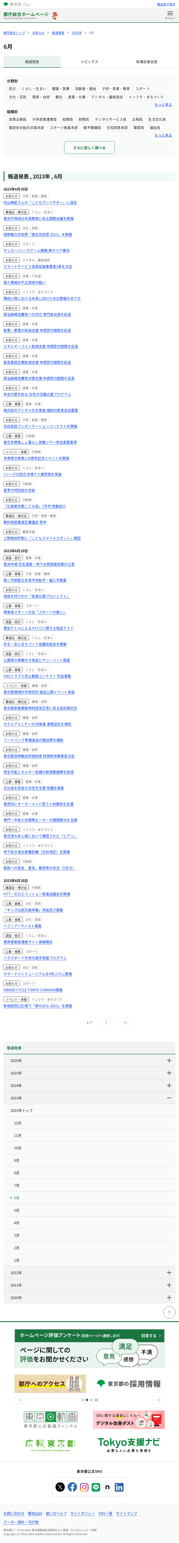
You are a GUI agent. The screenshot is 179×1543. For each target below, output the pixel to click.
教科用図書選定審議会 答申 (24, 522)
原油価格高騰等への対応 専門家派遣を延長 (37, 314)
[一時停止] (96, 1400)
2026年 (16, 1060)
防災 (12, 88)
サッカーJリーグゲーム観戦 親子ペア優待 (36, 250)
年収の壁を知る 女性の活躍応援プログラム (37, 394)
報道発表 (32, 61)
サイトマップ (126, 1513)
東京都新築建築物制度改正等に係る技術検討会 (40, 708)
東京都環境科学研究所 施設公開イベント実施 (39, 692)
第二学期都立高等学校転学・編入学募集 (35, 580)
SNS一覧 (105, 1513)
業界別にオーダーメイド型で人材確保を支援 (38, 803)
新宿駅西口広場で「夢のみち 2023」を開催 (37, 1005)
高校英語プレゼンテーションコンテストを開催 (40, 426)
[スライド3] (87, 1400)
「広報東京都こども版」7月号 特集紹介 (34, 506)
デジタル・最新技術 (107, 96)
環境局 (138, 127)
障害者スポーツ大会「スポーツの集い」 (35, 612)
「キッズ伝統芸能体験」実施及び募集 (33, 909)
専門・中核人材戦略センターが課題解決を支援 (40, 819)
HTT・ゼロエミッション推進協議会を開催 (36, 893)
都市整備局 (92, 127)
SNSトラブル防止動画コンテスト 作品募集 (37, 676)
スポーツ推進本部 (64, 127)
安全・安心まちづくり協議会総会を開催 (35, 644)
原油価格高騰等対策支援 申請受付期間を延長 (39, 378)
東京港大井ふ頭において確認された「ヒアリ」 (40, 835)
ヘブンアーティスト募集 (22, 925)
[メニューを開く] (170, 16)
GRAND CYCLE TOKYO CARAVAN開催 (33, 989)
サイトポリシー (82, 1513)
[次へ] (158, 1400)
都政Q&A (35, 1513)
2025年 (16, 1073)
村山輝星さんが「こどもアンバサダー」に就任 (40, 202)
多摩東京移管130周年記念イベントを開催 (36, 458)
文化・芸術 (17, 96)
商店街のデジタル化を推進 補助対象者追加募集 (40, 410)
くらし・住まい (34, 88)
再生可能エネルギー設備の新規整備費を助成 (38, 771)
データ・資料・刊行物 (21, 1522)
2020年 (16, 1297)
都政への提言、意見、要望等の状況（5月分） (39, 867)
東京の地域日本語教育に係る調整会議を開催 (38, 218)
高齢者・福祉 (85, 88)
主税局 (137, 119)
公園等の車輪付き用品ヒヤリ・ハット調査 (36, 660)
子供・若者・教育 (116, 88)
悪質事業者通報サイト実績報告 (28, 941)
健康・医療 (60, 88)
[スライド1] (83, 1400)
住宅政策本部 (117, 127)
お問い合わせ (13, 1513)
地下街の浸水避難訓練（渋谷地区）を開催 (36, 851)
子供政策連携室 (44, 119)
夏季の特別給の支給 (19, 490)
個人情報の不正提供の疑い (24, 282)
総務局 (67, 119)
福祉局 (155, 127)
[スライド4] (91, 1400)
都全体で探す (166, 4)
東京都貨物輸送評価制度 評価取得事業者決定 (39, 755)
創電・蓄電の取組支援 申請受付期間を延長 (37, 330)
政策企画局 (17, 119)
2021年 (16, 1285)
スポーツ (143, 88)
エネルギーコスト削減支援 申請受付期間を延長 (40, 346)
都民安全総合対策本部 (26, 127)
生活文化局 (157, 119)
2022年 (16, 1272)
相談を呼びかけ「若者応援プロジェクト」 (36, 596)
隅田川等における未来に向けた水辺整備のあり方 (42, 298)
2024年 (16, 1085)
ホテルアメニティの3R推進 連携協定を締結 (37, 724)
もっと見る (163, 104)
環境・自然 (41, 96)
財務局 (84, 119)
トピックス (89, 61)
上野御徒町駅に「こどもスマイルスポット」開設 (42, 538)
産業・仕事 (77, 96)
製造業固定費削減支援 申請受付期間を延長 (37, 362)
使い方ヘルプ (56, 1513)
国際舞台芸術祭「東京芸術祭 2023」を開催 (37, 234)
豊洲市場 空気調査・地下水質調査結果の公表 (39, 564)
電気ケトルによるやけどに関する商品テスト (38, 628)
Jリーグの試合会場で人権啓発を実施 (32, 474)
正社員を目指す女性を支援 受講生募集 (33, 787)
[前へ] (20, 1400)
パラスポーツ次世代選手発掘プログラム (35, 957)
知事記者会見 (146, 61)
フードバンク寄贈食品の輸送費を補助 (33, 739)
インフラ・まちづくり (146, 96)
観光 (58, 96)
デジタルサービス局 (110, 119)
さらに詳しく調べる (89, 147)
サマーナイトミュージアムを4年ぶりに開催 (37, 973)
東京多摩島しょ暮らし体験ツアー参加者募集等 (40, 442)
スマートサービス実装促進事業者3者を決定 (37, 266)
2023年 (16, 1097)
